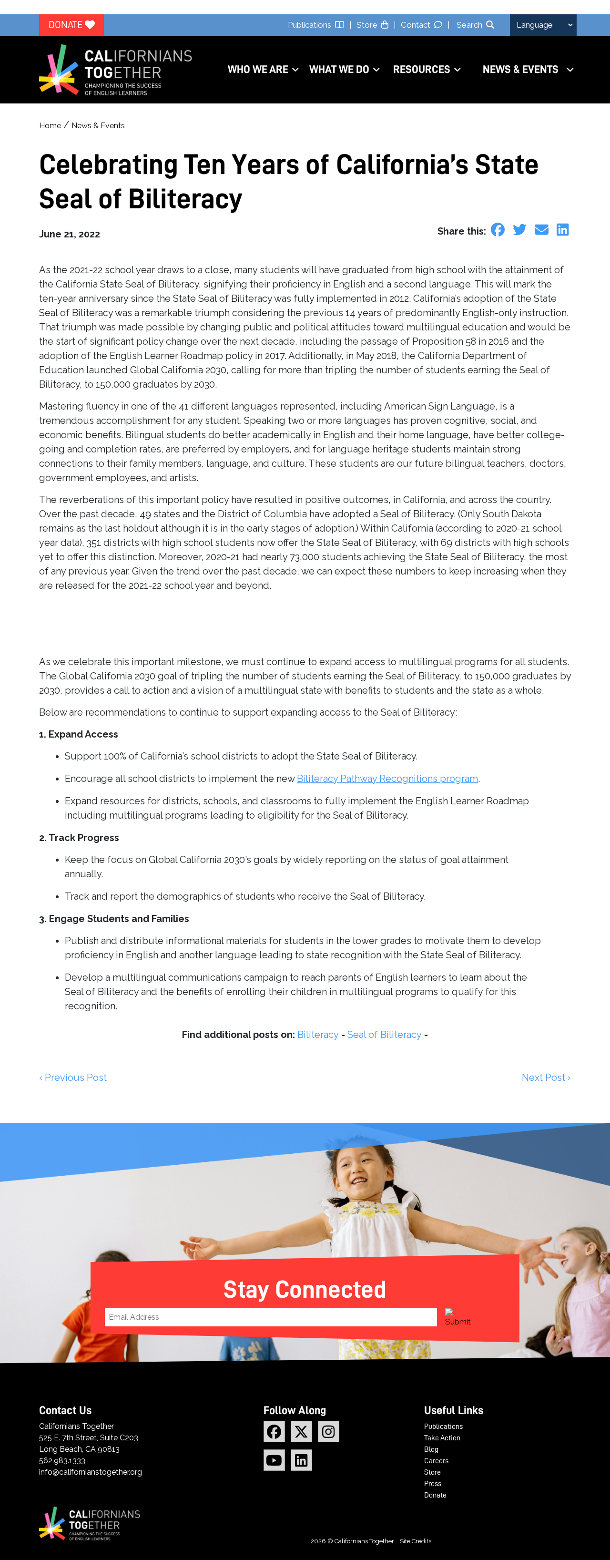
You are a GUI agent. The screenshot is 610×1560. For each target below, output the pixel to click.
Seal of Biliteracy (384, 1034)
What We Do (339, 69)
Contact (417, 25)
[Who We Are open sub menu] (295, 70)
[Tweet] (521, 230)
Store (368, 25)
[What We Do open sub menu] (376, 70)
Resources (421, 69)
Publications (311, 25)
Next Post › (546, 1077)
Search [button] (469, 25)
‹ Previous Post (73, 1077)
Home (50, 125)
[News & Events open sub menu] (570, 70)
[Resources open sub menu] (457, 70)
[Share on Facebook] (499, 230)
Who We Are (258, 69)
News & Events (521, 69)
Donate (67, 25)
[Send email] (543, 230)
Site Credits (415, 1541)
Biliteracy (318, 1034)
